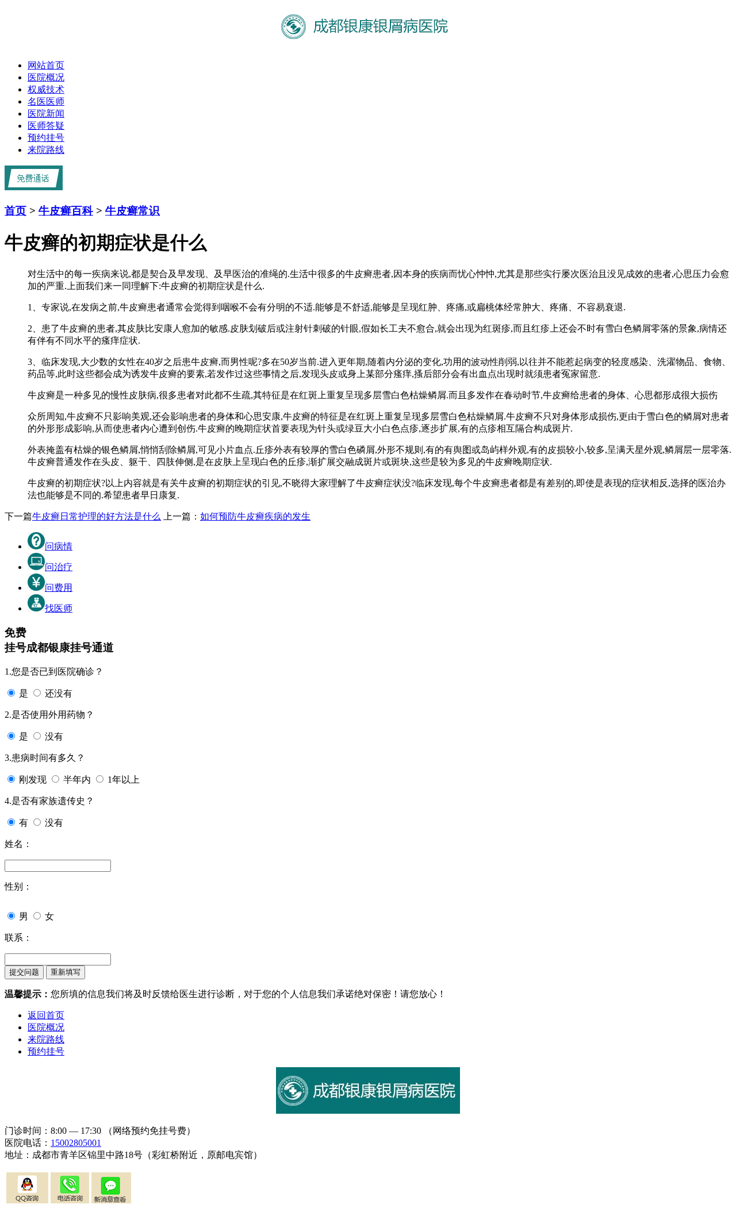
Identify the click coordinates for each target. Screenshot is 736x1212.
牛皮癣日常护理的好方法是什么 (96, 516)
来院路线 (46, 150)
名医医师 (46, 101)
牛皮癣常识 (132, 211)
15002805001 (76, 1143)
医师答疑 (46, 125)
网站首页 (46, 65)
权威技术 (46, 89)
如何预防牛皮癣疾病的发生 (255, 516)
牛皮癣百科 (66, 211)
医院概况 (46, 77)
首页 (15, 211)
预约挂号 (46, 138)
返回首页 (46, 1015)
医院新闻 (46, 113)
